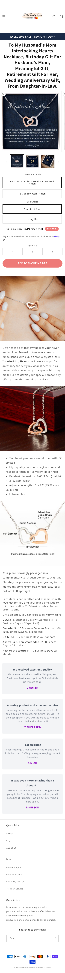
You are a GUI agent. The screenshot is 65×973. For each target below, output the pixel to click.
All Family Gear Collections (28, 967)
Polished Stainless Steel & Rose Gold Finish (32, 182)
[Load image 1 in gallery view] (17, 161)
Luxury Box (32, 219)
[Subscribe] (55, 938)
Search (9, 833)
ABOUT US (11, 847)
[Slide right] (59, 162)
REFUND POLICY (14, 874)
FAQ (8, 840)
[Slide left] (6, 162)
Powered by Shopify (44, 967)
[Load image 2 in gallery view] (32, 161)
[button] (3, 16)
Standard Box (32, 209)
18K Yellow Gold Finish (32, 193)
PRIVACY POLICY (14, 867)
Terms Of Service (14, 888)
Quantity (32, 245)
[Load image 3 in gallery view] (48, 161)
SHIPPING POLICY (15, 881)
